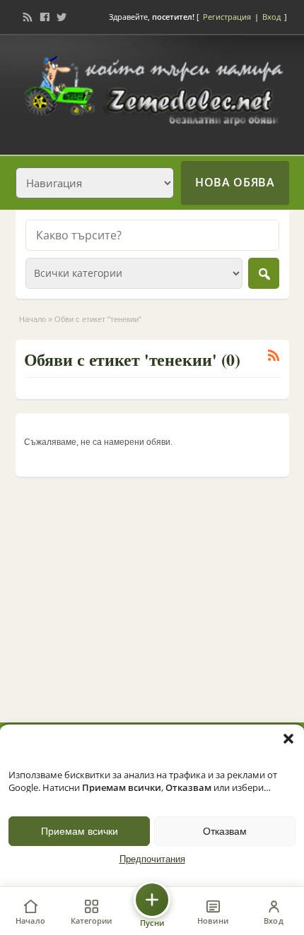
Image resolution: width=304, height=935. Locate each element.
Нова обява (234, 182)
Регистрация (227, 16)
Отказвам (225, 831)
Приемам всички (79, 831)
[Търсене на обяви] (263, 273)
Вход (271, 16)
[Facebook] (44, 17)
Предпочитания (152, 859)
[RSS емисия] (27, 17)
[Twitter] (61, 17)
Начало (32, 319)
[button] (288, 739)
